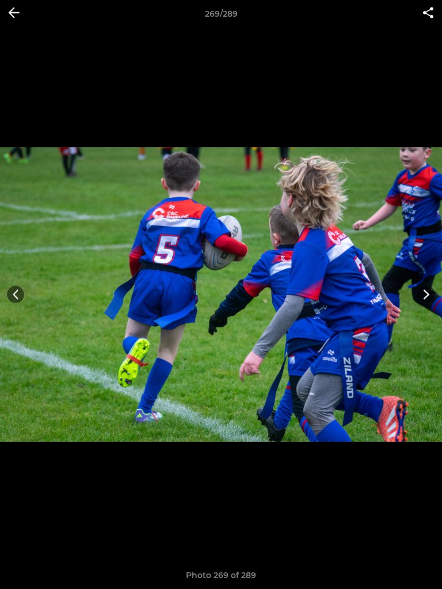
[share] (428, 14)
